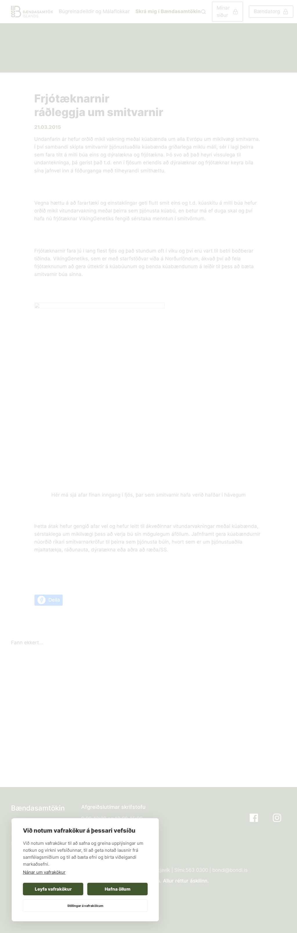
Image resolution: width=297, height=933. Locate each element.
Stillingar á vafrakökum (85, 906)
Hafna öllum (118, 889)
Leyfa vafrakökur (53, 889)
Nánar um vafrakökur (44, 872)
